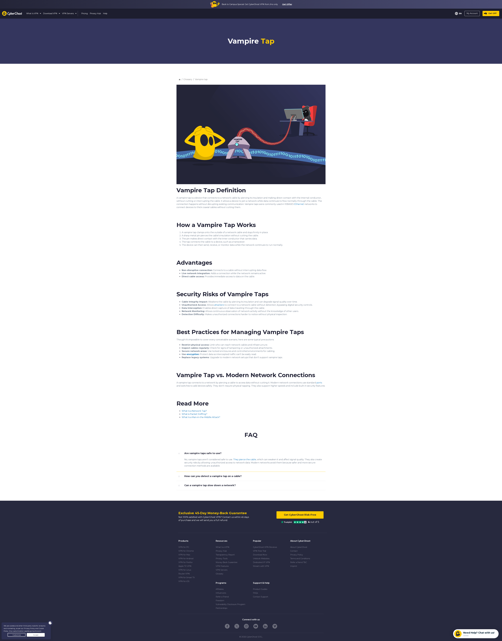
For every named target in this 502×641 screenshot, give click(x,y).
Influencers (221, 593)
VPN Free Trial (259, 551)
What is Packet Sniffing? (194, 414)
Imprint (293, 566)
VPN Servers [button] (68, 13)
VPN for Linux (184, 570)
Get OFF (492, 13)
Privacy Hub (221, 551)
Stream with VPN (261, 566)
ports (319, 382)
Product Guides (260, 589)
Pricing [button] (84, 13)
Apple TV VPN (184, 566)
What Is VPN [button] (32, 13)
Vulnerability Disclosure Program (230, 604)
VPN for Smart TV (186, 577)
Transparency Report (225, 555)
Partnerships (221, 608)
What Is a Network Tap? (194, 411)
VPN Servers (221, 570)
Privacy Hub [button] (95, 13)
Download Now (260, 555)
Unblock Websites (261, 558)
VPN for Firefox (185, 562)
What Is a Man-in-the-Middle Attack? (201, 417)
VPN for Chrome (186, 551)
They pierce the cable (244, 459)
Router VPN (184, 574)
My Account (472, 13)
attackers (219, 305)
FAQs (255, 593)
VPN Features (222, 566)
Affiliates (220, 589)
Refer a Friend (222, 597)
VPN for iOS (183, 581)
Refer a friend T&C (298, 562)
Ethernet (299, 204)
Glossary (187, 79)
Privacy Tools (221, 558)
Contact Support (260, 597)
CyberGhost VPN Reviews (265, 547)
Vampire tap (201, 79)
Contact (294, 551)
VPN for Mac (184, 555)
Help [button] (105, 13)
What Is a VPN (222, 547)
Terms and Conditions (300, 558)
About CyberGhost (298, 547)
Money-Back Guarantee (226, 562)
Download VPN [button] (50, 13)
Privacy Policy (296, 555)
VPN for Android (185, 558)
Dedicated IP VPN (261, 562)
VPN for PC (183, 547)
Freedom (220, 600)
